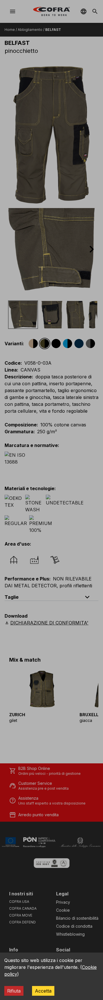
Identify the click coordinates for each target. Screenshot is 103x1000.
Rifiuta (14, 991)
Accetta (43, 991)
